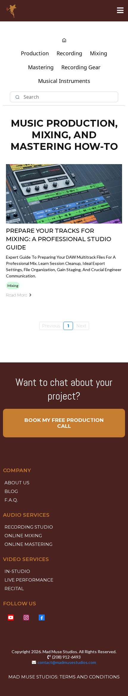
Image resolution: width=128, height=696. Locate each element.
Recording (69, 53)
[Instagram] (26, 617)
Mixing (98, 53)
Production (35, 53)
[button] (120, 11)
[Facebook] (41, 617)
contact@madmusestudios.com (67, 662)
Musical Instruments (64, 80)
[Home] (64, 40)
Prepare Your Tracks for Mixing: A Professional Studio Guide (58, 239)
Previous (51, 326)
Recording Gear (80, 67)
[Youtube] (10, 617)
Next (81, 326)
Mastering (41, 67)
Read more (16, 295)
